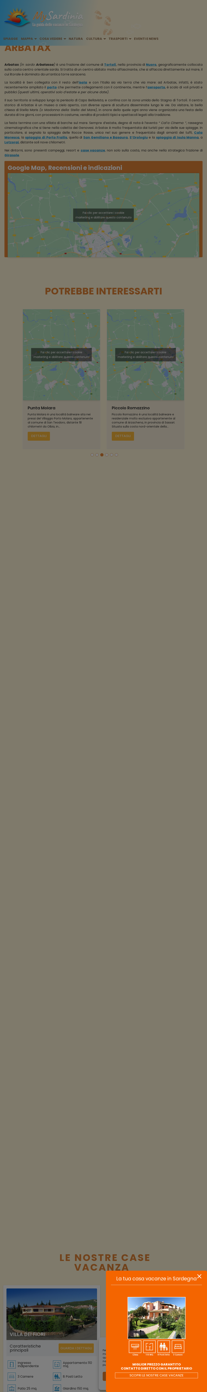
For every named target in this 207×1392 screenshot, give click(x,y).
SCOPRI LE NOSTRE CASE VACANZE (157, 1375)
